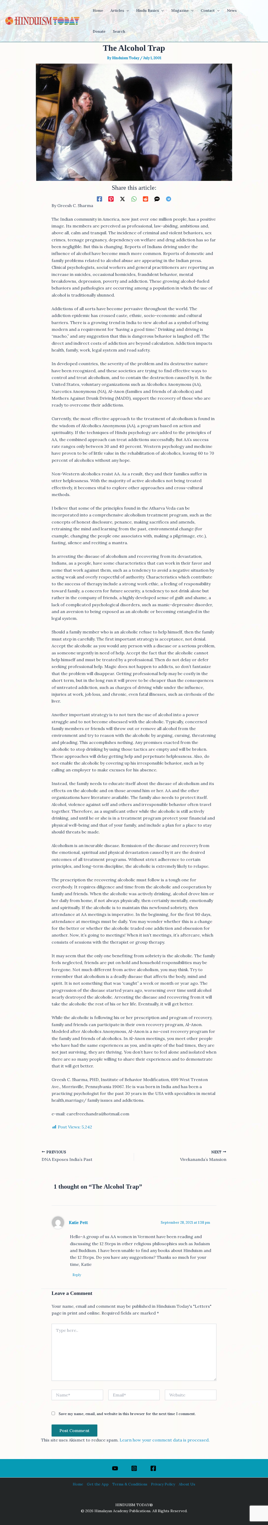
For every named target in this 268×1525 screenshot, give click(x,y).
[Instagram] (134, 1468)
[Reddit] (145, 199)
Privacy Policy (163, 1484)
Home (78, 1484)
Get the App (98, 1484)
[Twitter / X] (122, 199)
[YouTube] (115, 1468)
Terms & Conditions (129, 1484)
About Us (187, 1484)
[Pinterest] (111, 199)
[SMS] (157, 199)
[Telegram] (168, 199)
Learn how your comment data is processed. (165, 1440)
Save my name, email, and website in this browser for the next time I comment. (127, 1413)
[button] (126, 10)
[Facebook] (99, 199)
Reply (76, 1275)
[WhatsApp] (134, 199)
